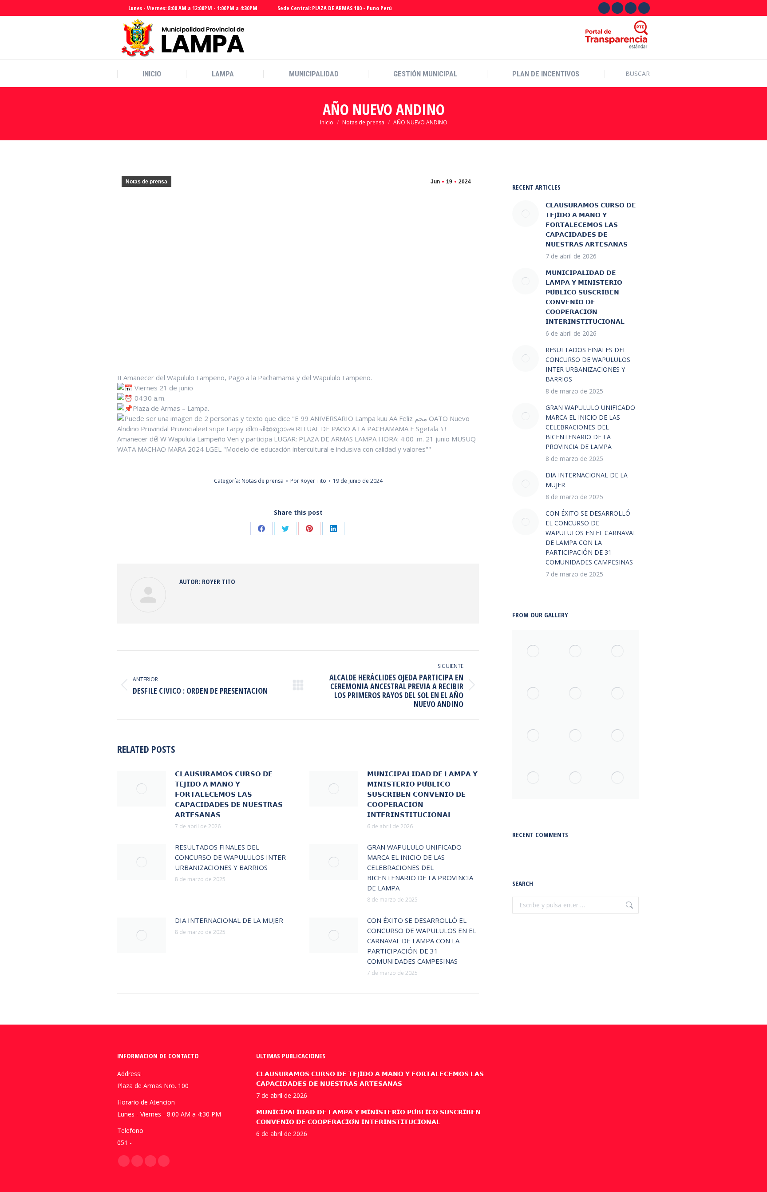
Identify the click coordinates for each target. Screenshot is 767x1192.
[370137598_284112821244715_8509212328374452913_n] (575, 778)
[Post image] (141, 789)
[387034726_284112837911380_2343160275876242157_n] (618, 736)
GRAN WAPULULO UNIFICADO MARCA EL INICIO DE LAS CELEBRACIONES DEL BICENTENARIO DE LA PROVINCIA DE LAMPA (420, 867)
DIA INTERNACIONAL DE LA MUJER (229, 920)
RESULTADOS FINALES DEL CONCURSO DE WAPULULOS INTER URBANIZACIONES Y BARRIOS (230, 857)
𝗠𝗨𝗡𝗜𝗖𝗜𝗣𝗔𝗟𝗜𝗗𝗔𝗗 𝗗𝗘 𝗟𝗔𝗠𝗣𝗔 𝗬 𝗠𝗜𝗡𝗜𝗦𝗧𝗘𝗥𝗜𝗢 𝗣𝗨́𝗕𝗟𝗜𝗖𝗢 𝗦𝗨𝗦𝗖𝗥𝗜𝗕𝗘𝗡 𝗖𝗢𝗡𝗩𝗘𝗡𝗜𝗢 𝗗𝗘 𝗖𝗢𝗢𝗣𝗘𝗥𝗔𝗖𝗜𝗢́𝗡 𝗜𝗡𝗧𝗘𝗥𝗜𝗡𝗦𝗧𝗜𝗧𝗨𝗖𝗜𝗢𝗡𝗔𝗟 (422, 794)
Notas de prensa (146, 182)
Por (308, 481)
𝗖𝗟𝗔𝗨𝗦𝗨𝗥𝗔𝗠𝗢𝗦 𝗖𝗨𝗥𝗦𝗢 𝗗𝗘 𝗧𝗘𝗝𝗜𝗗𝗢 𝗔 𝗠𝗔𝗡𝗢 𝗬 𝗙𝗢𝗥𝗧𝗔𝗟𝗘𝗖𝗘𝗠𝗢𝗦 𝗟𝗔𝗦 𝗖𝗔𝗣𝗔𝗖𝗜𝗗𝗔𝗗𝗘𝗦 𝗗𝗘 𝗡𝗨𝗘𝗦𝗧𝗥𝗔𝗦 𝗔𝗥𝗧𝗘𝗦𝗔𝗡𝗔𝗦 (229, 794)
